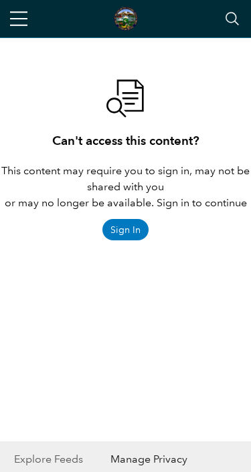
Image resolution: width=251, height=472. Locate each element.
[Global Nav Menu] (19, 19)
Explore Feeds (48, 459)
